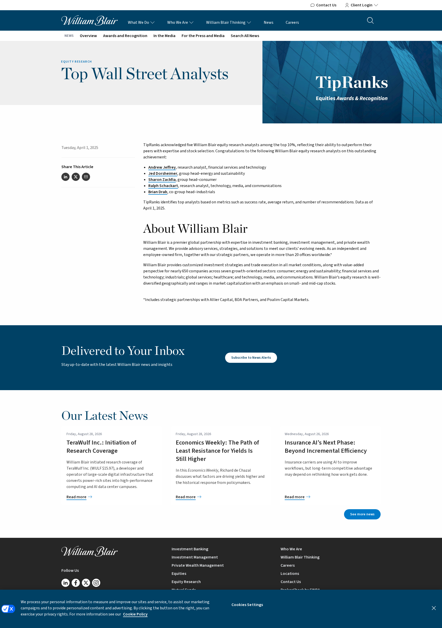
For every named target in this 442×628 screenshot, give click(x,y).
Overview (88, 36)
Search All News (245, 36)
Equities (179, 573)
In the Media (164, 36)
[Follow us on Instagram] (96, 583)
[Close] (433, 608)
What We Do (139, 22)
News (268, 22)
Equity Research (186, 582)
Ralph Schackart (163, 186)
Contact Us (326, 5)
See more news (362, 514)
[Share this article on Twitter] (76, 177)
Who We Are (178, 22)
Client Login (361, 5)
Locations (290, 573)
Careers (292, 22)
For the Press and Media (203, 36)
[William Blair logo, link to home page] (89, 20)
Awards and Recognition (125, 36)
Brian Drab (157, 192)
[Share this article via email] (86, 177)
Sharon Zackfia (162, 179)
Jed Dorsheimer (162, 173)
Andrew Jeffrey (162, 167)
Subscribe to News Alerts (251, 357)
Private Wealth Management (198, 565)
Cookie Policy (135, 614)
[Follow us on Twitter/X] (86, 583)
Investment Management (195, 557)
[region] (221, 609)
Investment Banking (190, 549)
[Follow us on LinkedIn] (65, 583)
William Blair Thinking (226, 22)
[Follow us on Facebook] (76, 583)
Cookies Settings (247, 605)
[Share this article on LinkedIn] (65, 177)
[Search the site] (370, 20)
